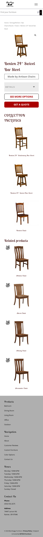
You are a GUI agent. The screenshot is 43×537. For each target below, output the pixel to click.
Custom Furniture (11, 450)
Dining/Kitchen (15, 23)
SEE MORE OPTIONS (21, 96)
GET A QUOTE (21, 104)
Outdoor (7, 424)
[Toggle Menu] (36, 4)
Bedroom (7, 406)
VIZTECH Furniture (25, 534)
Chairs (17, 26)
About (6, 441)
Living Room (9, 415)
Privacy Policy (27, 531)
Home (6, 23)
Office (6, 420)
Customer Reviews (11, 445)
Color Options (9, 455)
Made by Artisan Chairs (21, 76)
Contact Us (8, 459)
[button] (35, 35)
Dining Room (9, 411)
